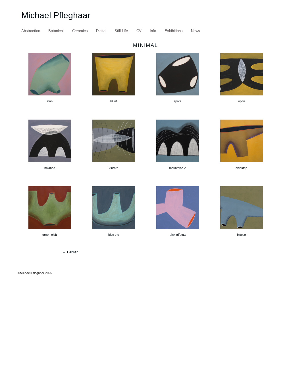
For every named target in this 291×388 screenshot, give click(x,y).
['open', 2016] (242, 96)
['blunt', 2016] (114, 96)
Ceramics (80, 31)
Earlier (72, 252)
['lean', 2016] (50, 96)
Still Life (121, 31)
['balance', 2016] (50, 163)
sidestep (241, 168)
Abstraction (30, 31)
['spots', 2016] (178, 96)
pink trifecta (178, 234)
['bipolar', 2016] (242, 230)
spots (177, 101)
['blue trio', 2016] (114, 230)
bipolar (241, 234)
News (195, 31)
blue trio (113, 234)
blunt (113, 101)
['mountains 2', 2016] (178, 163)
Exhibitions (174, 31)
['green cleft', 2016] (50, 230)
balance (49, 168)
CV (139, 31)
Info (153, 31)
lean (50, 101)
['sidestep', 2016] (242, 163)
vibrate (113, 168)
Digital (101, 31)
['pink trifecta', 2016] (178, 230)
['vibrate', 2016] (114, 163)
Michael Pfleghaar (55, 15)
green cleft (49, 234)
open (241, 101)
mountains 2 (177, 168)
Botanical (56, 31)
